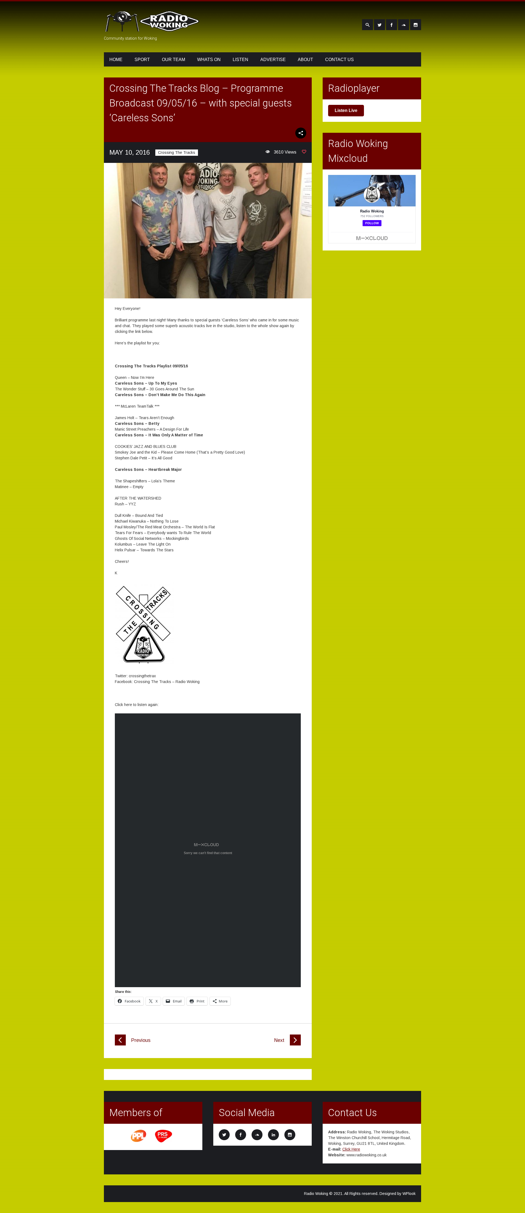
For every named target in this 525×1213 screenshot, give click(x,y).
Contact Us (339, 59)
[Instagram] (415, 24)
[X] (379, 24)
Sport (142, 59)
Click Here (351, 1149)
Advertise (273, 59)
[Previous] (120, 1044)
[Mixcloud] (403, 24)
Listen (240, 59)
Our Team (173, 59)
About (305, 59)
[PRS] (163, 1141)
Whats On (209, 59)
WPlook (409, 1193)
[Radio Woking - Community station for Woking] (153, 28)
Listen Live (346, 110)
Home (115, 59)
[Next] (295, 1044)
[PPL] (139, 1141)
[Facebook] (391, 24)
